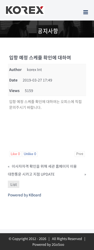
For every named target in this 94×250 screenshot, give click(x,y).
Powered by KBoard (24, 194)
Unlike (30, 154)
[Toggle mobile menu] (86, 12)
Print (79, 154)
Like (15, 154)
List (13, 184)
